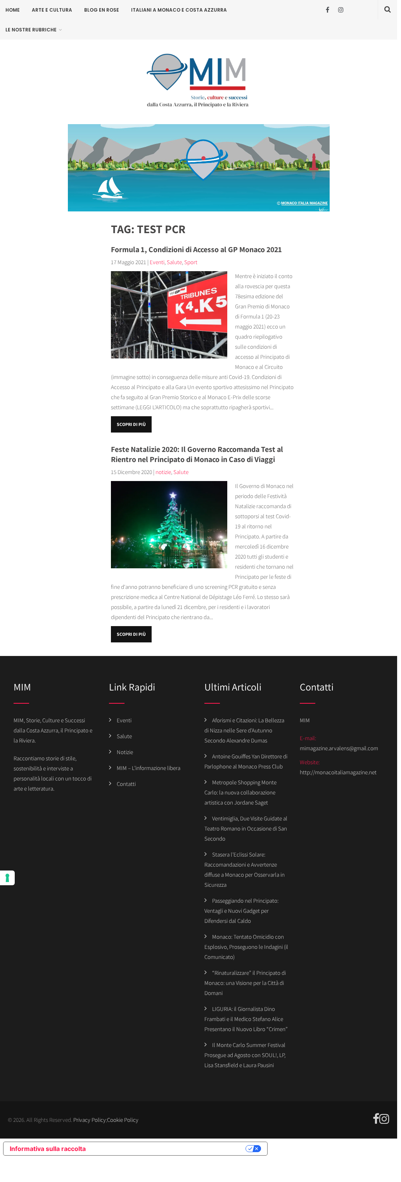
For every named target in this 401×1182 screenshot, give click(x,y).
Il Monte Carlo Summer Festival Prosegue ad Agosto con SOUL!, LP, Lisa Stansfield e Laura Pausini (244, 1055)
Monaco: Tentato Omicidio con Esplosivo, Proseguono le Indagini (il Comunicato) (246, 946)
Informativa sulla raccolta (48, 1149)
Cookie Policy (122, 1119)
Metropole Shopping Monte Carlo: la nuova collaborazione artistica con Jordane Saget (240, 792)
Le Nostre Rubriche (31, 29)
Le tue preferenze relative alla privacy (169, 1149)
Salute (174, 262)
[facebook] (327, 10)
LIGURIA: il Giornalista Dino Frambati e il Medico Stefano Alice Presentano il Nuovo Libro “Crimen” (246, 1019)
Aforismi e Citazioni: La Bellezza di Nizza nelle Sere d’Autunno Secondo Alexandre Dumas (244, 730)
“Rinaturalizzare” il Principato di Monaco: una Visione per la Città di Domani (245, 983)
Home (12, 10)
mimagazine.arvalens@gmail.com (339, 748)
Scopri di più (131, 424)
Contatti (126, 783)
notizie (163, 472)
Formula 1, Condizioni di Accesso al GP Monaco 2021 (196, 249)
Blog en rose (101, 10)
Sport (190, 262)
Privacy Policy (89, 1119)
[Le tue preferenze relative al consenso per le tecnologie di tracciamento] (7, 877)
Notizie (125, 752)
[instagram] (341, 10)
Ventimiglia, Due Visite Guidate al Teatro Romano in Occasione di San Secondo (245, 828)
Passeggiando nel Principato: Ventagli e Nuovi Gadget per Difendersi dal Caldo (241, 910)
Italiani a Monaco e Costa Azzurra (179, 10)
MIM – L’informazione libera (148, 768)
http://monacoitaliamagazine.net (338, 772)
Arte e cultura (52, 10)
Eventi (157, 262)
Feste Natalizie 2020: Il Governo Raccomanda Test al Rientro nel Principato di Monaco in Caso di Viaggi (197, 454)
